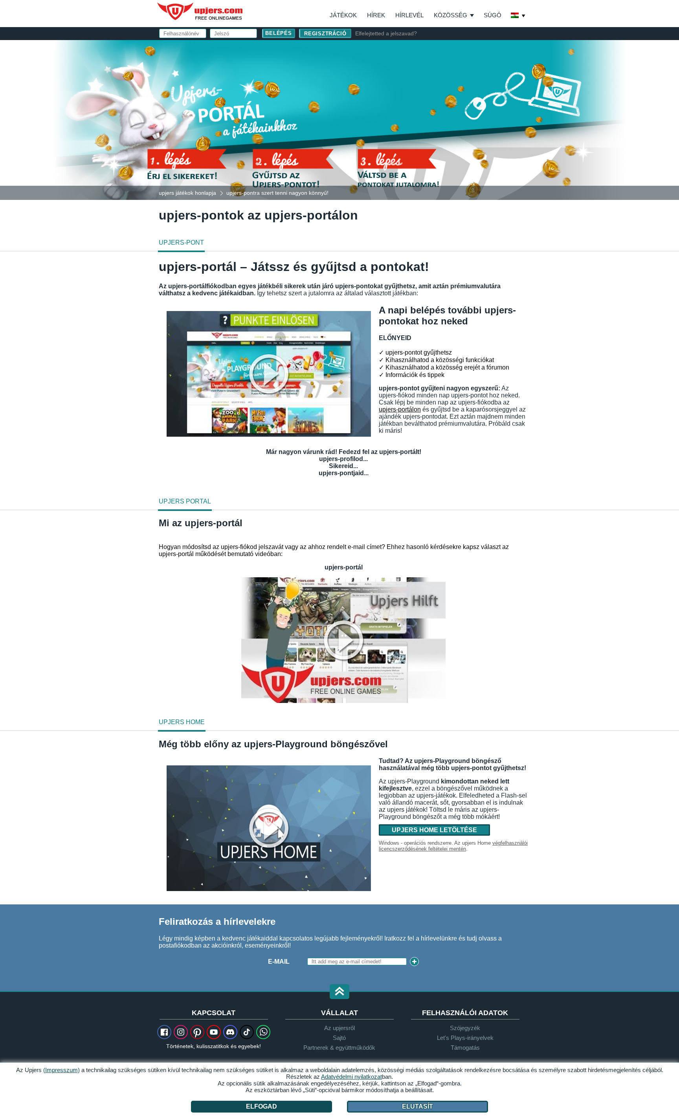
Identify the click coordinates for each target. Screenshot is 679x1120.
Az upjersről (339, 1028)
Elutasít (417, 1106)
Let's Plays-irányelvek (465, 1037)
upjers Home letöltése (434, 830)
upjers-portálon (400, 409)
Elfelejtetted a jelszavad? (386, 33)
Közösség (450, 15)
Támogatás (465, 1047)
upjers (200, 11)
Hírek (376, 15)
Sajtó (339, 1037)
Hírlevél (409, 15)
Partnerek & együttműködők (339, 1047)
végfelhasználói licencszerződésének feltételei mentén (453, 846)
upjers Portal (185, 501)
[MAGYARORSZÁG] (518, 16)
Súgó (492, 15)
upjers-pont (181, 242)
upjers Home (182, 722)
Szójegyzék (465, 1028)
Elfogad (261, 1106)
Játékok (343, 15)
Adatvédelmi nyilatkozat (351, 1076)
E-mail (279, 961)
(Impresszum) (61, 1070)
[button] (339, 992)
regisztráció (325, 34)
